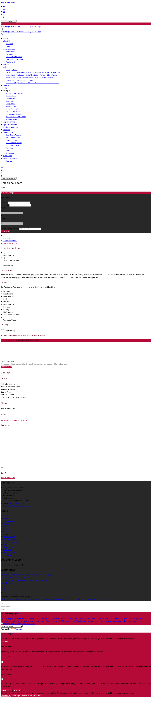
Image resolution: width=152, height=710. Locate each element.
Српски (114, 621)
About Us (7, 41)
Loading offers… (11, 70)
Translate (19, 629)
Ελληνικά (42, 618)
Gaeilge (63, 618)
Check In (4, 202)
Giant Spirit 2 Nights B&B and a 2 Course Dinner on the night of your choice (32, 83)
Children (4, 218)
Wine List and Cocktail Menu (16, 117)
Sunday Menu (11, 96)
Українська (54, 621)
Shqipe (120, 621)
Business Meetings (10, 127)
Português (74, 621)
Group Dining (10, 104)
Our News (9, 44)
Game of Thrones (12, 140)
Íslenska (23, 621)
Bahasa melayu (96, 618)
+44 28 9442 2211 (8, 2)
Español (17, 618)
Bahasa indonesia (8, 621)
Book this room (6, 367)
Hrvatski (143, 618)
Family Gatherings (10, 158)
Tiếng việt (87, 621)
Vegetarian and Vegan (14, 114)
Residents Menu (11, 98)
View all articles (7, 583)
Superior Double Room (14, 57)
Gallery (6, 88)
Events (8, 46)
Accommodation (10, 49)
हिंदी (132, 618)
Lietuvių (70, 618)
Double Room (10, 51)
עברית (17, 621)
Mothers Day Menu (12, 119)
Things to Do (8, 132)
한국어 (66, 621)
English (10, 618)
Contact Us (7, 161)
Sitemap (70, 599)
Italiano (30, 618)
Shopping (9, 148)
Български (111, 618)
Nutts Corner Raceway (14, 135)
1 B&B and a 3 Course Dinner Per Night (19, 80)
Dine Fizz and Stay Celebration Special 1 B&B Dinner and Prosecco (29, 78)
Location (6, 130)
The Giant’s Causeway (14, 143)
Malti (105, 618)
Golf (7, 150)
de (4, 6)
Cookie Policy (80, 599)
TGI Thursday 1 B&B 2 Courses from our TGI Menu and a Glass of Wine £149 (33, 72)
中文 (143, 621)
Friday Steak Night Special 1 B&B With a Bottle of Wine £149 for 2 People (31, 75)
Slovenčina (137, 621)
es (4, 12)
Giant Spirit (7, 156)
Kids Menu (9, 101)
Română (101, 621)
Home (5, 38)
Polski (80, 621)
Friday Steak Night (12, 109)
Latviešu (76, 618)
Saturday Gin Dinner (13, 111)
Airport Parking (9, 122)
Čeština (127, 618)
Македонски (85, 618)
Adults (3, 208)
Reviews (6, 64)
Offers (6, 67)
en (4, 9)
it (3, 17)
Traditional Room (12, 62)
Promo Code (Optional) (10, 229)
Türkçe (43, 621)
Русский (94, 621)
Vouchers (6, 85)
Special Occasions (10, 124)
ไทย (47, 621)
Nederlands (35, 621)
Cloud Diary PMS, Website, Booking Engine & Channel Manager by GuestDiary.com (33, 599)
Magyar (136, 618)
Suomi (57, 618)
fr (4, 14)
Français (23, 618)
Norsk (28, 621)
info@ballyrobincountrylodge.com (14, 420)
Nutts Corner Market (13, 137)
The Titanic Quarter (12, 145)
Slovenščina (127, 621)
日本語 (61, 621)
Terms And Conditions (95, 599)
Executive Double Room (14, 59)
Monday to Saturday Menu (15, 93)
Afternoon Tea (11, 106)
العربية (52, 618)
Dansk (35, 618)
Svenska (108, 621)
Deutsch (4, 618)
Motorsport (10, 153)
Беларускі (120, 618)
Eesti (48, 618)
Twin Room (10, 54)
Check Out (5, 205)
